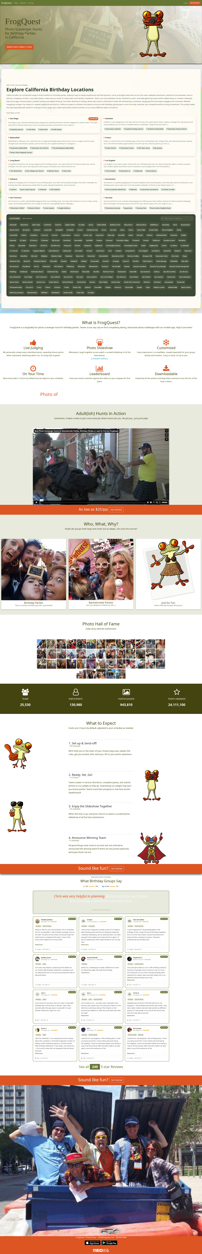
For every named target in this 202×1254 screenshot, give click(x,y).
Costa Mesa (66, 235)
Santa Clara (14, 282)
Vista (148, 287)
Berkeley (165, 225)
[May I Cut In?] (111, 653)
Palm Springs (161, 261)
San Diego (28, 277)
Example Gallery (100, 358)
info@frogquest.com (106, 1237)
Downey (174, 235)
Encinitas (66, 240)
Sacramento (145, 272)
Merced (34, 256)
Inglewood (154, 245)
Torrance (29, 287)
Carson (80, 230)
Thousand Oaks (16, 287)
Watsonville (172, 287)
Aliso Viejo (36, 225)
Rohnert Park (108, 272)
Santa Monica (67, 282)
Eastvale (13, 240)
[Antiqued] (52, 653)
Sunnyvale (169, 282)
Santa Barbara (184, 277)
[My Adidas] (62, 663)
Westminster (32, 292)
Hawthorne (55, 245)
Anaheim (47, 225)
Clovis (179, 230)
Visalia (139, 287)
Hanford (44, 245)
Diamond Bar (162, 235)
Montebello (103, 256)
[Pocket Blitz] (81, 643)
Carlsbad (70, 230)
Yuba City (80, 292)
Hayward (67, 245)
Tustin (66, 287)
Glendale (21, 245)
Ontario (106, 261)
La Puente (14, 251)
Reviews (23, 3)
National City (15, 261)
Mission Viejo (56, 256)
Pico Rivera (58, 266)
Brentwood (185, 225)
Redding (13, 272)
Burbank (26, 230)
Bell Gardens (141, 225)
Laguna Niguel (39, 251)
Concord (44, 235)
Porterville (116, 266)
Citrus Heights (167, 230)
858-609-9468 (121, 1237)
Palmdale (173, 261)
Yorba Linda (67, 292)
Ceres (104, 230)
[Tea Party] (151, 653)
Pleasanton (93, 266)
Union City (77, 287)
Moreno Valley (133, 256)
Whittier (44, 292)
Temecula (180, 282)
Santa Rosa (81, 282)
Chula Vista (153, 230)
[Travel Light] (121, 663)
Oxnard (126, 261)
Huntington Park (130, 245)
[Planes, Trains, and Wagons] (121, 643)
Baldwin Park (115, 225)
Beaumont (128, 225)
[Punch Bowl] (71, 643)
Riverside (85, 272)
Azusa (91, 225)
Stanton (147, 282)
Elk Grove (55, 240)
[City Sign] (91, 653)
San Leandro (92, 277)
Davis (131, 235)
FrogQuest (6, 2)
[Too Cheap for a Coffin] (91, 643)
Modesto (68, 256)
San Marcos (121, 277)
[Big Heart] (151, 663)
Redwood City (52, 272)
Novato (63, 261)
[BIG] (42, 653)
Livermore (100, 251)
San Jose (80, 277)
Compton (33, 235)
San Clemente (15, 277)
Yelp (133, 985)
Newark (27, 261)
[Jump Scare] (42, 663)
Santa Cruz (41, 282)
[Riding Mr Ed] (71, 653)
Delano (149, 235)
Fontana (109, 240)
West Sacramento (16, 292)
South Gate (115, 282)
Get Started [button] (194, 3)
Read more (39, 945)
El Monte (44, 240)
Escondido (78, 240)
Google (41, 949)
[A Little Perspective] (141, 663)
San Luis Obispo (107, 277)
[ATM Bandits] (71, 663)
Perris (36, 266)
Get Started (116, 509)
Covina (76, 235)
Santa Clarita (28, 282)
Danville (121, 235)
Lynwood (167, 251)
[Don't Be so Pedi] (131, 663)
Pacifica (136, 261)
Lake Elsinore (54, 251)
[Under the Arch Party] (111, 673)
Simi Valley (103, 282)
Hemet (77, 245)
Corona (54, 235)
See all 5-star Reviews (101, 1066)
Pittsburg (70, 266)
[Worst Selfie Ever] (160, 643)
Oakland (74, 261)
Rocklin (96, 272)
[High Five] (160, 663)
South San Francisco (132, 282)
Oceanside (95, 261)
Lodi (109, 251)
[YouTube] (94, 1251)
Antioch (58, 225)
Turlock (57, 287)
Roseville (133, 272)
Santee (92, 282)
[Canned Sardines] (91, 663)
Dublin (183, 235)
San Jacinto (68, 277)
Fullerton (156, 240)
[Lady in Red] (101, 673)
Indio (143, 245)
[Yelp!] (107, 1251)
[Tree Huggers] (62, 653)
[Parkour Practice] (151, 643)
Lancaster (79, 251)
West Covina (186, 287)
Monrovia (79, 256)
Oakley (83, 261)
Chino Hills (141, 230)
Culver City (88, 235)
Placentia (81, 266)
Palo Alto (184, 261)
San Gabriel (55, 277)
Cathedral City (92, 230)
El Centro (33, 240)
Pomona (105, 266)
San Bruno (184, 272)
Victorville (129, 287)
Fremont (136, 240)
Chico (122, 230)
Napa (185, 256)
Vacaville (97, 287)
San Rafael (146, 277)
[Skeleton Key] (121, 653)
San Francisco (41, 277)
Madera (178, 251)
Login (186, 3)
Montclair (91, 256)
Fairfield (89, 240)
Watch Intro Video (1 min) (19, 46)
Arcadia (81, 225)
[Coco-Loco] (42, 643)
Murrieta (175, 256)
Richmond (74, 272)
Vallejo (108, 287)
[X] (101, 1251)
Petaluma (46, 266)
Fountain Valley (122, 240)
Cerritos (113, 230)
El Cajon (23, 240)
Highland (98, 245)
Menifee (24, 256)
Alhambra (24, 225)
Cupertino (100, 235)
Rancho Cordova (139, 266)
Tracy (39, 287)
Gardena (182, 240)
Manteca (188, 251)
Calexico (37, 230)
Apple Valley (70, 225)
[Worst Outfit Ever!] (81, 663)
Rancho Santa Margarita (179, 266)
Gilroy (12, 245)
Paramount (14, 266)
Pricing (31, 3)
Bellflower (154, 225)
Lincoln (89, 251)
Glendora (32, 245)
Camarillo (47, 230)
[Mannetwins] (141, 653)
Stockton (157, 282)
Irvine (164, 245)
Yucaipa (91, 292)
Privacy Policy (91, 1237)
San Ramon (158, 277)
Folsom (99, 240)
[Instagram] (104, 1251)
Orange (116, 261)
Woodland (55, 292)
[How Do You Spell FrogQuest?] (62, 643)
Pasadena (26, 266)
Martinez (13, 256)
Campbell (59, 230)
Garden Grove (169, 240)
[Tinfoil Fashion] (160, 653)
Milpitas (44, 256)
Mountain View (162, 256)
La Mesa (174, 245)
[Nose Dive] (111, 643)
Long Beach (130, 251)
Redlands (23, 272)
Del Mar (140, 235)
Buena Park (14, 230)
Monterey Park (118, 256)
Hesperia (87, 245)
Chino (131, 230)
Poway (126, 266)
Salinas (156, 272)
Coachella (13, 235)
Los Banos (155, 251)
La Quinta (25, 251)
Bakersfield (101, 225)
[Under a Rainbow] (141, 643)
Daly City (111, 235)
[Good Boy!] (81, 673)
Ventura (118, 287)
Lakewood (67, 251)
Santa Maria (53, 282)
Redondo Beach (37, 272)
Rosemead (122, 272)
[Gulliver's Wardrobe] (52, 643)
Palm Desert (147, 261)
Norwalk (53, 261)
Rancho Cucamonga (158, 266)
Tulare (47, 287)
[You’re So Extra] (101, 643)
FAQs (16, 3)
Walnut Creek (159, 287)
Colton (23, 235)
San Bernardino (169, 272)
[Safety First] (101, 653)
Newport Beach (40, 261)
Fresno (146, 240)
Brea (175, 225)
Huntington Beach (113, 245)
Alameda (13, 225)
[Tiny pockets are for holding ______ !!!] (131, 653)
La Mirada (185, 245)
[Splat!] (52, 663)
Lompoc (119, 251)
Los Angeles (143, 251)
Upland (87, 287)
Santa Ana (171, 277)
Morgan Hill (147, 256)
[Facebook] (98, 1251)
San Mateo (134, 277)
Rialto (64, 272)
